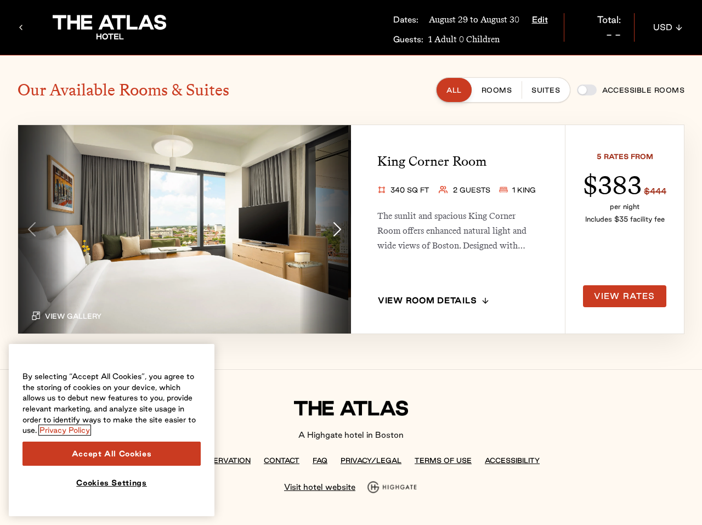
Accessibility (512, 460)
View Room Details (427, 300)
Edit (540, 19)
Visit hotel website (319, 487)
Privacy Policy (64, 430)
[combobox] (668, 27)
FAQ (320, 460)
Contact (281, 460)
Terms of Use (443, 460)
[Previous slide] (32, 229)
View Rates (624, 296)
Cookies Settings (111, 482)
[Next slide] (337, 229)
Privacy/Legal (371, 460)
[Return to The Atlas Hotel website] (21, 27)
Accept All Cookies (112, 453)
